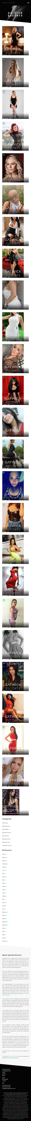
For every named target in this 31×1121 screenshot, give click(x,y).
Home (3, 1072)
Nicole (4, 918)
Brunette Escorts (6, 832)
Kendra (4, 896)
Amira (4, 854)
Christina (4, 864)
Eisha (3, 876)
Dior (3, 873)
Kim (3, 899)
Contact (4, 1080)
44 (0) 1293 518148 (13, 1056)
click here (18, 1118)
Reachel (4, 922)
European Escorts (6, 845)
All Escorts (5, 823)
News (3, 1075)
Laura (3, 902)
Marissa (4, 912)
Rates (3, 1077)
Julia (3, 893)
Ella (3, 880)
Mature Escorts (6, 842)
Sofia (3, 938)
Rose (3, 931)
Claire (3, 867)
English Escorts (6, 839)
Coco (3, 870)
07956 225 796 (6, 1085)
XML (3, 1083)
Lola (3, 909)
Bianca (4, 860)
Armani (4, 857)
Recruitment (5, 1079)
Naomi (4, 915)
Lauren (4, 905)
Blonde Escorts (6, 826)
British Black (5, 829)
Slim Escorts (5, 836)
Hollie (4, 886)
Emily (3, 883)
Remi (3, 928)
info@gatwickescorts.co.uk (8, 1088)
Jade (3, 889)
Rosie (3, 934)
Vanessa (4, 941)
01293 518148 (6, 1087)
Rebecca (4, 925)
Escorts (4, 1074)
